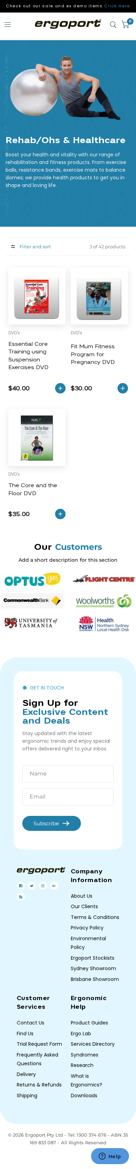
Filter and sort (34, 246)
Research (82, 1065)
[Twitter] (31, 885)
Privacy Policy (87, 927)
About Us (81, 896)
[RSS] (20, 896)
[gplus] (53, 885)
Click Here (117, 6)
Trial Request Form (39, 1044)
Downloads (84, 1095)
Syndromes (84, 1054)
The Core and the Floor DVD (32, 489)
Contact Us (30, 1022)
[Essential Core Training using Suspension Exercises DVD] (37, 296)
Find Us (25, 1033)
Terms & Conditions (95, 917)
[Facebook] (20, 885)
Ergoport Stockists (92, 957)
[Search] (113, 25)
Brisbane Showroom (95, 979)
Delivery (26, 1074)
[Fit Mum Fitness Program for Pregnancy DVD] (99, 296)
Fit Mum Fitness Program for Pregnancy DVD (93, 354)
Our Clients (84, 906)
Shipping (27, 1095)
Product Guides (89, 1022)
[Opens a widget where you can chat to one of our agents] (110, 1157)
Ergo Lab (81, 1033)
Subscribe (46, 823)
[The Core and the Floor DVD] (37, 437)
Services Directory (93, 1044)
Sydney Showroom (93, 968)
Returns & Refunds (39, 1084)
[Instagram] (42, 885)
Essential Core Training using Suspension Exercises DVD (28, 356)
